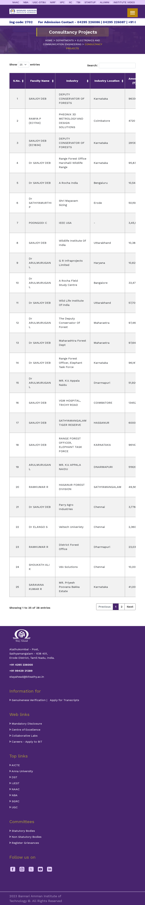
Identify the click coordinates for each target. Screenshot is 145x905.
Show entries (24, 64)
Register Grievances (25, 843)
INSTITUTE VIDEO (124, 2)
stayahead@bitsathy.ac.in (26, 676)
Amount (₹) (134, 81)
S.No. (17, 80)
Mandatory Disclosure (26, 723)
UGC (14, 807)
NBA (25, 2)
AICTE (15, 765)
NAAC (15, 2)
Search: (92, 65)
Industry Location (107, 80)
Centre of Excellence (25, 729)
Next (130, 606)
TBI (78, 2)
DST (14, 777)
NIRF (53, 2)
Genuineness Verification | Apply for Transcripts (45, 700)
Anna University (22, 771)
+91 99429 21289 (21, 670)
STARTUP (90, 2)
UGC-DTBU (39, 2)
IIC (70, 2)
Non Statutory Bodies (26, 836)
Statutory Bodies (23, 830)
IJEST (15, 783)
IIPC (62, 2)
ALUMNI (104, 2)
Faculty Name (39, 80)
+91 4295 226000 (21, 664)
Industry (72, 80)
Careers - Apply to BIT (26, 741)
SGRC (15, 801)
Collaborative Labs (24, 735)
